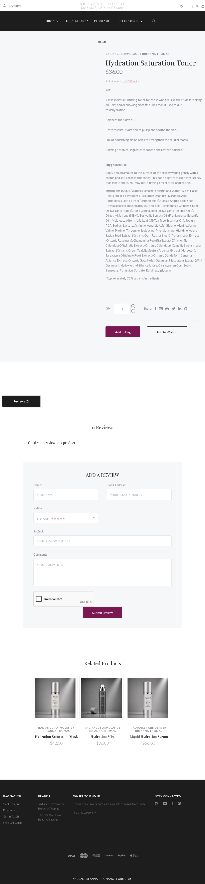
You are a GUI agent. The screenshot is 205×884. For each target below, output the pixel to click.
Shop (50, 21)
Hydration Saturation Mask (56, 736)
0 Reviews (129, 81)
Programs (102, 21)
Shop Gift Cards (12, 822)
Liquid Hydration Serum (149, 736)
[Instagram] (156, 804)
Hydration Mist (102, 736)
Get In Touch (128, 21)
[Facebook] (172, 804)
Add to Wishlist (167, 332)
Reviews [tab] (19, 401)
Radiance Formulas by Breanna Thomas (137, 53)
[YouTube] (165, 804)
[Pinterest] (179, 804)
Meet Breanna (77, 21)
